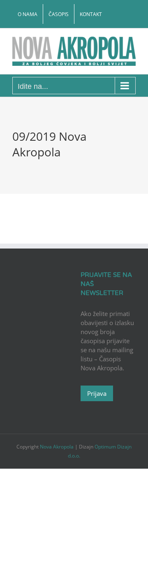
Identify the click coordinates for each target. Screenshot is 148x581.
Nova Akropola (57, 446)
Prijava (96, 393)
